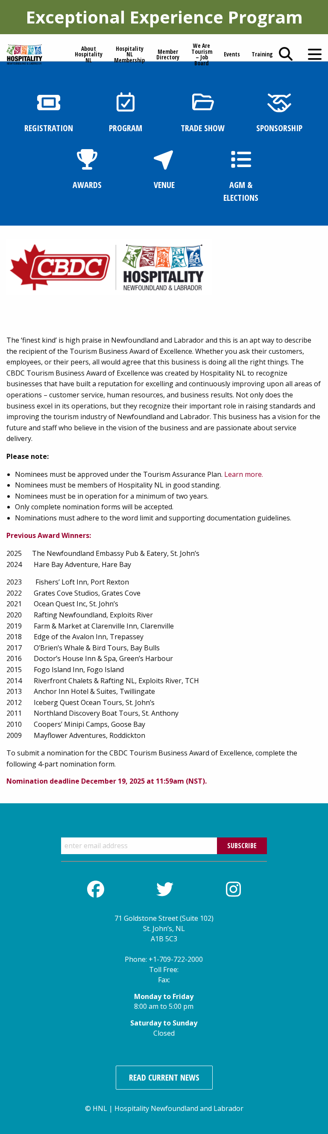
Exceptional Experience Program (164, 17)
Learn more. (243, 474)
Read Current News (164, 1077)
